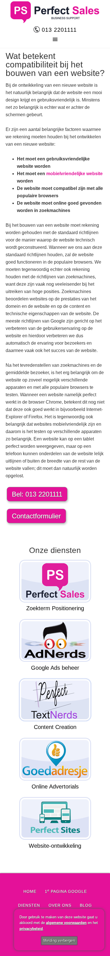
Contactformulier (36, 516)
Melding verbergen (59, 940)
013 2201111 (58, 30)
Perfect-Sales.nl (55, 12)
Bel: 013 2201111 (37, 494)
